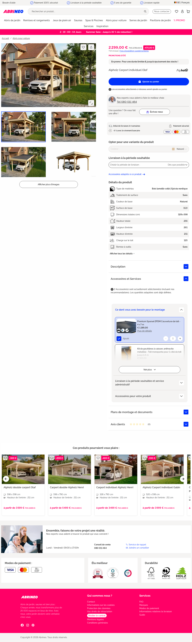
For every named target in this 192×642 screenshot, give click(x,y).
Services (144, 595)
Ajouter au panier (150, 81)
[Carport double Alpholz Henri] (69, 469)
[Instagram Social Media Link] (27, 625)
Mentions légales (95, 619)
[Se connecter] (182, 11)
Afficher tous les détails (121, 253)
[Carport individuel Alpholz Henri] (115, 469)
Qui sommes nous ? (99, 595)
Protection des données (98, 608)
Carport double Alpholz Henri (67, 487)
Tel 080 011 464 (127, 101)
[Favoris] (176, 11)
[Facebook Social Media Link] (22, 625)
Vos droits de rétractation (99, 611)
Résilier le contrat (96, 615)
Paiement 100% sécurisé (46, 3)
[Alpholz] (182, 70)
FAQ (141, 602)
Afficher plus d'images (48, 184)
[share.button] (91, 47)
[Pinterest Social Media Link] (33, 625)
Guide (142, 615)
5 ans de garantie (122, 3)
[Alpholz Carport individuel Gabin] (162, 469)
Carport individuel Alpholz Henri (114, 487)
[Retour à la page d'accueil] (13, 11)
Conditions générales (97, 623)
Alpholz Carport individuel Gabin (161, 487)
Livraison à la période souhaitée (86, 3)
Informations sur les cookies (101, 605)
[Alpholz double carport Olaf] (23, 469)
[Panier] (188, 11)
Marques (143, 605)
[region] (48, 115)
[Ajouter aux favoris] (83, 47)
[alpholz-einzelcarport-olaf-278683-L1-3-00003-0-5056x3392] (48, 75)
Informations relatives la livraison (155, 611)
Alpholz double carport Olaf (20, 487)
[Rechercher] (145, 11)
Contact (91, 602)
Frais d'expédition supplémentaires (134, 51)
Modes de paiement (149, 608)
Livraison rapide (151, 3)
